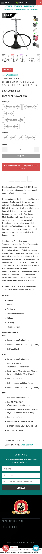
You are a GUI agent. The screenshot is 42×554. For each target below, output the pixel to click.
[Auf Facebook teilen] (17, 178)
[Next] (38, 32)
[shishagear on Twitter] (6, 535)
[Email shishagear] (35, 535)
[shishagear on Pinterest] (19, 535)
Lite (20, 138)
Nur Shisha (30, 138)
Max (5, 138)
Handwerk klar (30, 107)
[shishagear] (21, 2)
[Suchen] (33, 2)
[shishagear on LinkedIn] (31, 535)
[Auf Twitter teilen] (11, 178)
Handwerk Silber (11, 126)
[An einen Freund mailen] (29, 178)
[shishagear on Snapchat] (27, 535)
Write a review (27, 445)
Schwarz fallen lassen (14, 120)
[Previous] (4, 32)
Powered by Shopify (28, 542)
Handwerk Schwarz (12, 107)
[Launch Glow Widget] (5, 548)
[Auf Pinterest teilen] (23, 178)
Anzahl (4, 145)
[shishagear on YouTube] (14, 535)
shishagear (16, 542)
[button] (36, 548)
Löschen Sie (9, 113)
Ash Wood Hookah (10, 75)
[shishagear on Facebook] (10, 535)
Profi (12, 138)
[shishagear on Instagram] (23, 535)
